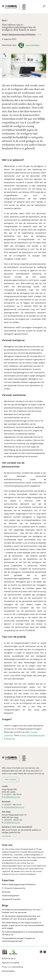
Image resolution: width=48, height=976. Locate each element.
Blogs (4, 20)
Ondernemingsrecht (10, 895)
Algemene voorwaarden (10, 963)
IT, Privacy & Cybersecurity (13, 888)
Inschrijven (6, 836)
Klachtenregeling (8, 971)
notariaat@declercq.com (13, 807)
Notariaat (6, 892)
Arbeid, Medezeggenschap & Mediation (19, 34)
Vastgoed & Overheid (11, 899)
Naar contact (10, 779)
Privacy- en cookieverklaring (12, 967)
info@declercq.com (11, 797)
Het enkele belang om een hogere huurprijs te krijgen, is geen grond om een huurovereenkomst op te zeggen (23, 925)
